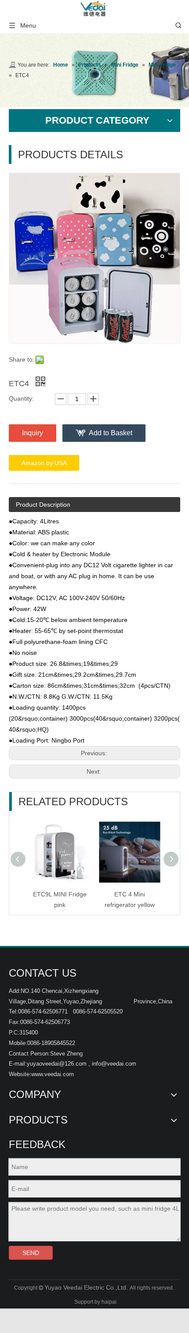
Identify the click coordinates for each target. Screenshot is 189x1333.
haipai (109, 1302)
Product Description (43, 504)
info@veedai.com (114, 1063)
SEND (30, 1252)
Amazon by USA (44, 462)
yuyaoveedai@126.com (57, 1063)
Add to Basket (110, 433)
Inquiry (32, 433)
